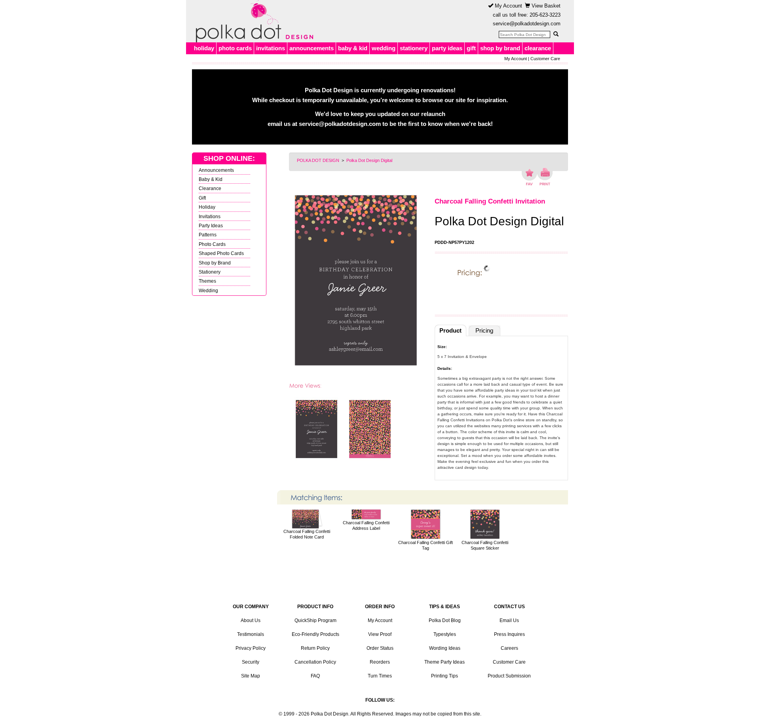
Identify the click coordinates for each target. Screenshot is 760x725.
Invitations (209, 216)
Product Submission (509, 676)
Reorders (380, 662)
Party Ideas (211, 225)
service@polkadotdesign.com (526, 24)
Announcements (216, 170)
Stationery (209, 271)
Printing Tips (444, 676)
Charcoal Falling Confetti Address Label (366, 525)
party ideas (447, 48)
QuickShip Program (315, 620)
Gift (202, 197)
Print (545, 176)
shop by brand (500, 48)
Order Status (380, 648)
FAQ (315, 676)
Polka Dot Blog (445, 620)
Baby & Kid (210, 179)
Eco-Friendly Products (315, 634)
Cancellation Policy (315, 662)
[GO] (556, 34)
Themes (207, 281)
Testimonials (250, 634)
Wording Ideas (444, 648)
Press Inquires (509, 634)
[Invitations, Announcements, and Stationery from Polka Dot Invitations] (252, 21)
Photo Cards (212, 244)
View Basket (545, 6)
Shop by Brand (215, 262)
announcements (311, 48)
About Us (250, 620)
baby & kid (352, 48)
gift (471, 48)
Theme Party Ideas (444, 662)
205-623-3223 (545, 15)
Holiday (207, 206)
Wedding (208, 290)
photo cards (235, 48)
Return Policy (315, 648)
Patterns (208, 234)
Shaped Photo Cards (221, 253)
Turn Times (380, 676)
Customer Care (545, 58)
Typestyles (444, 634)
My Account (507, 6)
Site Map (250, 676)
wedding (383, 48)
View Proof (379, 634)
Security (250, 662)
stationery (414, 48)
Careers (509, 648)
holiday (204, 48)
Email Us (509, 620)
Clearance (210, 188)
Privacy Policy (251, 648)
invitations (270, 48)
